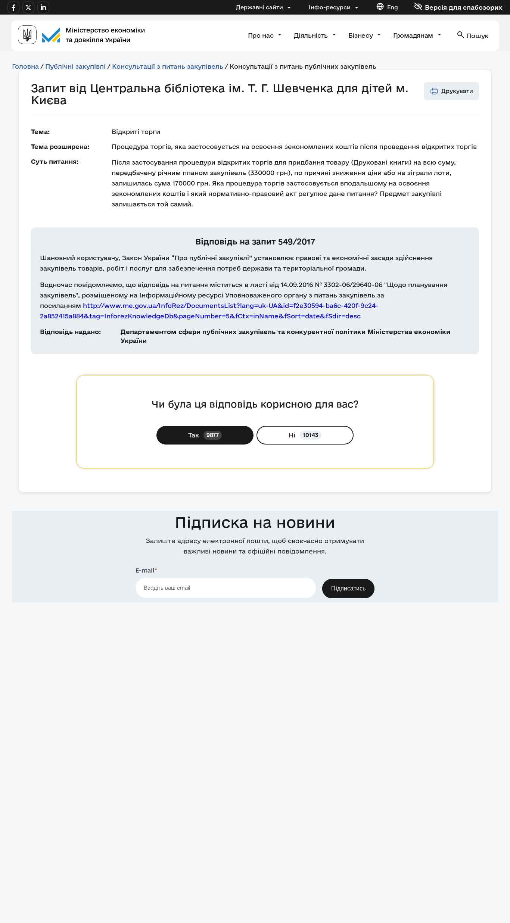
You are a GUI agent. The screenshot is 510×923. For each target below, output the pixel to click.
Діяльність (311, 35)
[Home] (81, 35)
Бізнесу (361, 35)
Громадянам (414, 35)
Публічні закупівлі (75, 66)
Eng (392, 7)
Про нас (261, 35)
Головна (25, 66)
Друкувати (457, 91)
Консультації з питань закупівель (167, 66)
